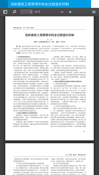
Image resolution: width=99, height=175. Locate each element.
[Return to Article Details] (4, 4)
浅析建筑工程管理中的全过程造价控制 (40, 4)
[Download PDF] (95, 4)
